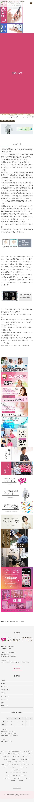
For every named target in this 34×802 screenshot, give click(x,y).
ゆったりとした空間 (5, 753)
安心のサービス (26, 751)
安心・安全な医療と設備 (13, 751)
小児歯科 (3, 683)
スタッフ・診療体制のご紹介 (11, 775)
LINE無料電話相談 (15, 770)
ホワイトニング (5, 696)
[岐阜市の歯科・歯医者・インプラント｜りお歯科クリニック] (12, 2)
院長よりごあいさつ (18, 753)
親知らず (6, 767)
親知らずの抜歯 (5, 705)
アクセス (26, 778)
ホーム (2, 751)
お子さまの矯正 (23, 759)
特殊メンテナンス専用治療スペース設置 (15, 772)
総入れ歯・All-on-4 (5, 689)
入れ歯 (2, 702)
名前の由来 (24, 775)
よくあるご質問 (22, 767)
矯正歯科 (3, 693)
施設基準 (18, 668)
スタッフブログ (6, 778)
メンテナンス (4, 699)
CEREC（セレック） (19, 761)
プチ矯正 (9, 761)
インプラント (4, 686)
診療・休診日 (17, 778)
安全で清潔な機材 (19, 764)
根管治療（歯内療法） (6, 764)
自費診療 (28, 764)
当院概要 (13, 780)
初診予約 (21, 780)
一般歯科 (3, 680)
